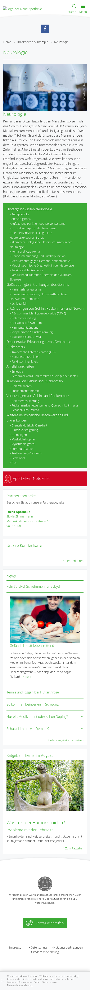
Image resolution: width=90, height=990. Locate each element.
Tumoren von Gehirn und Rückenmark (34, 381)
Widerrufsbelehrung (46, 952)
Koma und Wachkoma (26, 251)
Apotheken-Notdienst (31, 478)
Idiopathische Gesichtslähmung (32, 332)
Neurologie (61, 42)
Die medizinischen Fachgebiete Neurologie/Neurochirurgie (31, 235)
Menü (83, 12)
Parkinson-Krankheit (25, 361)
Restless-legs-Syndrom (26, 453)
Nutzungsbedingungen (68, 947)
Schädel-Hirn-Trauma (25, 410)
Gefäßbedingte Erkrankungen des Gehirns (37, 284)
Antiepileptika (20, 214)
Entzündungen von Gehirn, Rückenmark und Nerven (45, 308)
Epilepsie (17, 371)
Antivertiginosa (21, 219)
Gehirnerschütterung (25, 401)
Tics (14, 463)
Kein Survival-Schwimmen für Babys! (33, 586)
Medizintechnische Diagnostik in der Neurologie (43, 265)
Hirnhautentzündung (25, 327)
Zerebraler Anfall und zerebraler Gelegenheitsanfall (45, 376)
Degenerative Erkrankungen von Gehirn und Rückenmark (38, 344)
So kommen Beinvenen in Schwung (32, 704)
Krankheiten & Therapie (32, 42)
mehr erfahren (74, 561)
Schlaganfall (19, 303)
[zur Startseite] (22, 8)
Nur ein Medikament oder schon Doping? (37, 716)
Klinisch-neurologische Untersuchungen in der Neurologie (41, 244)
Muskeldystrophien (24, 439)
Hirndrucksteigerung (25, 430)
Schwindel (18, 458)
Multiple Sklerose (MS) (26, 337)
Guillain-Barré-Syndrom (27, 323)
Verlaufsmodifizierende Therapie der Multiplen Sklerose (41, 277)
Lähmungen (19, 435)
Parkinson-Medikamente (27, 270)
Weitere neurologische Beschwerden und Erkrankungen (37, 418)
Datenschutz (39, 947)
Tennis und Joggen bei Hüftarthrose (32, 692)
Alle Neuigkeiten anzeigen (67, 740)
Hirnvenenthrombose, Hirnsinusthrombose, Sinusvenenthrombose (39, 296)
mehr (27, 676)
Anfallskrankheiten (20, 366)
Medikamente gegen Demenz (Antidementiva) (41, 261)
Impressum (16, 947)
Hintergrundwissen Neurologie (29, 209)
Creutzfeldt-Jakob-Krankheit (29, 425)
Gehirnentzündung (24, 318)
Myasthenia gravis (23, 444)
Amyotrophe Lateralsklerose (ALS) (33, 352)
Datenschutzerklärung (19, 985)
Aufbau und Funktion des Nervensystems (38, 224)
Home (7, 42)
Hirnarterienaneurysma (26, 289)
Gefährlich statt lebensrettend (32, 645)
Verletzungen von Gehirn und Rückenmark (37, 395)
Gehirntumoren (22, 386)
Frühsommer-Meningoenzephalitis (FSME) (39, 313)
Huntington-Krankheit (26, 357)
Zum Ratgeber (74, 848)
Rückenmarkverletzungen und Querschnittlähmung (45, 405)
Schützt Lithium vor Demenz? (27, 728)
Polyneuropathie (22, 449)
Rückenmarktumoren (25, 391)
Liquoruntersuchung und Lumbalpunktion (39, 256)
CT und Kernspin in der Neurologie (34, 228)
